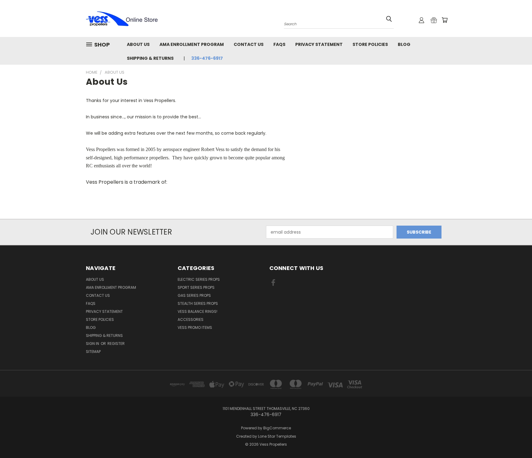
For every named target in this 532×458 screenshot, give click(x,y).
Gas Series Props (194, 295)
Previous (515, 438)
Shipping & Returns (150, 58)
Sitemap (93, 351)
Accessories (191, 319)
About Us (138, 44)
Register (116, 343)
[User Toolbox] (421, 20)
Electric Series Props (199, 279)
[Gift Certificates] (434, 20)
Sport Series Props (196, 287)
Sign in (93, 343)
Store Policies (370, 44)
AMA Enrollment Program (191, 44)
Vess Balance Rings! (197, 311)
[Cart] (444, 20)
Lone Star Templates (277, 436)
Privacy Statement (319, 44)
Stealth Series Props (198, 303)
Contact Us (249, 44)
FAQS (279, 44)
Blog (404, 44)
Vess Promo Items (195, 327)
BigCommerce (277, 428)
